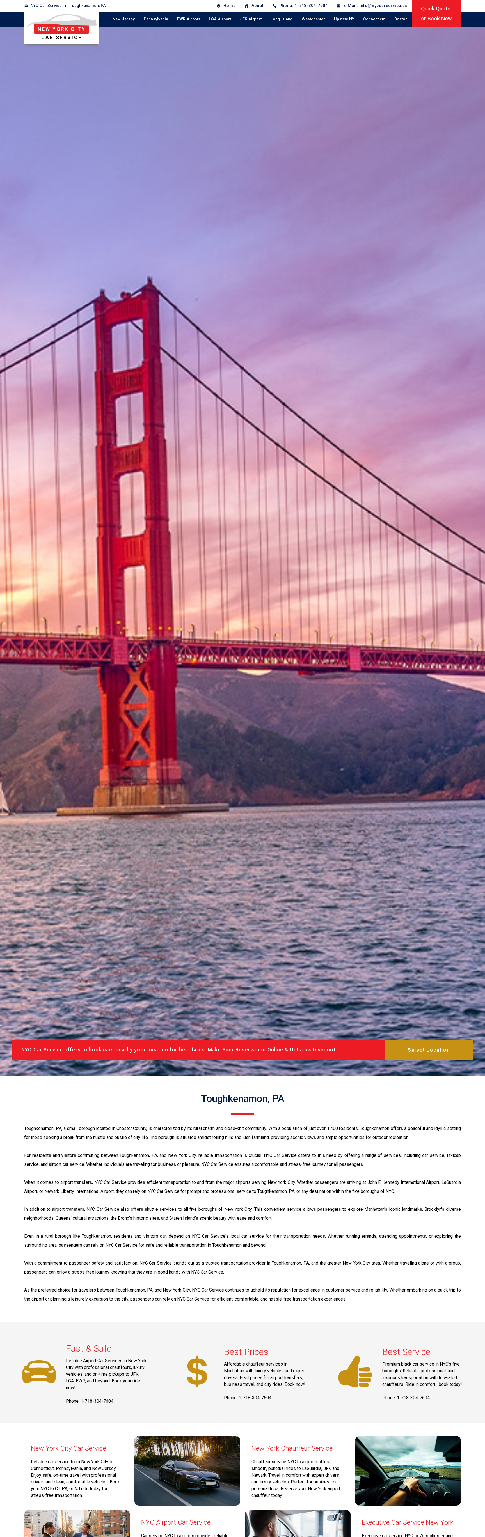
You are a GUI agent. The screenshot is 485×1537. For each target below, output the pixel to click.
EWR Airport (188, 19)
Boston (401, 19)
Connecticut (374, 19)
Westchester (313, 19)
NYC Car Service (46, 5)
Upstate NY (344, 19)
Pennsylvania (156, 19)
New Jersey (124, 19)
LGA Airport (220, 19)
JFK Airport (251, 19)
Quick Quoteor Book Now (436, 13)
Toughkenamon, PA (88, 5)
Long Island (282, 19)
